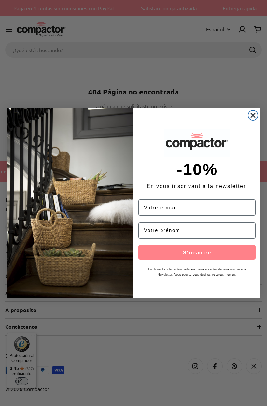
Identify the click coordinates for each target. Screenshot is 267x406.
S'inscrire (197, 252)
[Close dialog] (253, 115)
